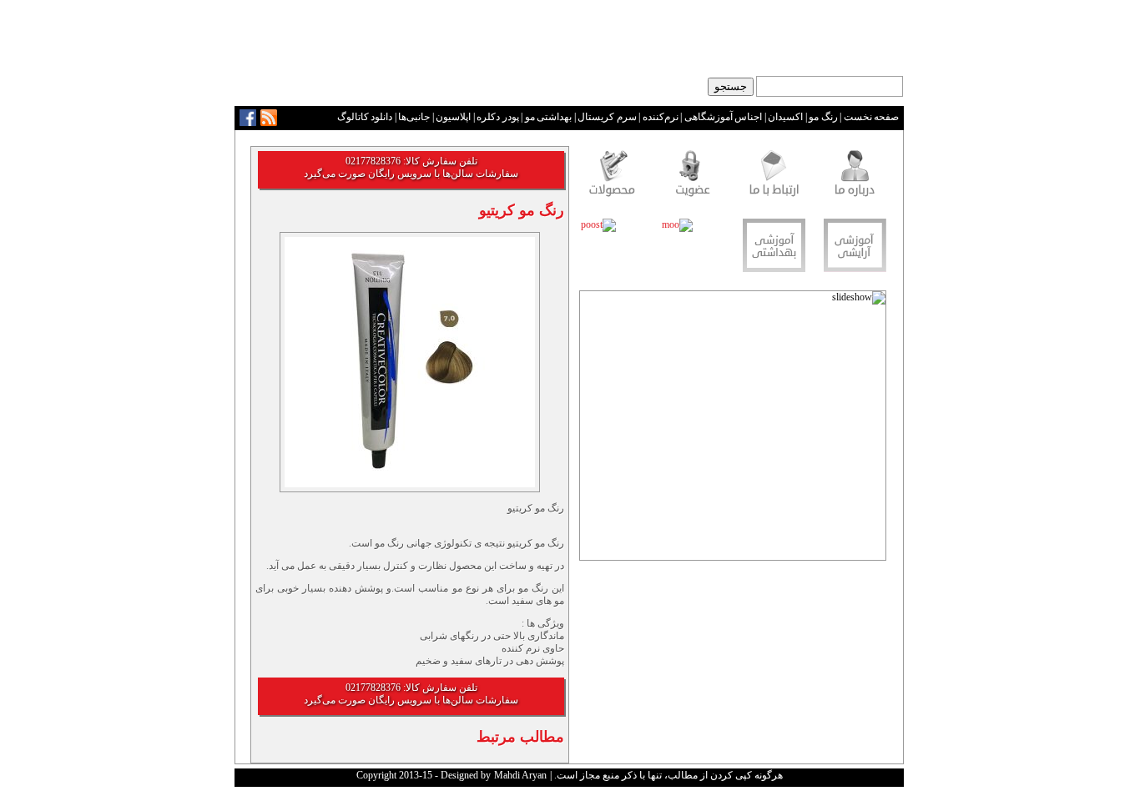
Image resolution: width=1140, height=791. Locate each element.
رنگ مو (823, 117)
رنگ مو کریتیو (521, 210)
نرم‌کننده (660, 117)
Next (593, 430)
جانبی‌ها (414, 117)
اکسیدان (785, 117)
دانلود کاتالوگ (365, 117)
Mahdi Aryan (520, 775)
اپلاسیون (453, 117)
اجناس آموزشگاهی (723, 117)
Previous (873, 430)
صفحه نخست (872, 117)
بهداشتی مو (549, 117)
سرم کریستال (607, 117)
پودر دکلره (498, 117)
